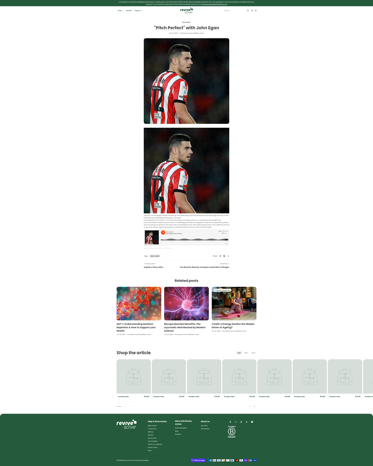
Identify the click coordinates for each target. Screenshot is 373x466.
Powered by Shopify (141, 460)
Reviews (129, 11)
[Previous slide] (249, 406)
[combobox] (236, 10)
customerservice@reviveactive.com (214, 4)
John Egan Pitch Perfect (163, 248)
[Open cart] (255, 10)
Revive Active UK (128, 460)
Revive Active (148, 248)
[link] (134, 376)
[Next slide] (254, 406)
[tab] (239, 353)
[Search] (248, 10)
